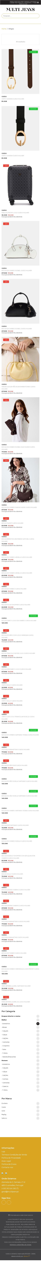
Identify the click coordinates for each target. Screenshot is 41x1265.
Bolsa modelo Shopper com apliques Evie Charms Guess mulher (18, 856)
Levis (20, 1111)
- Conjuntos (20, 1046)
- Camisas (20, 1079)
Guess (20, 1107)
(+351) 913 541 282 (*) (10, 1188)
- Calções (20, 1038)
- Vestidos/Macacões (20, 1057)
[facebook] (9, 1202)
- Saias (20, 1049)
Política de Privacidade (11, 1158)
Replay (20, 1114)
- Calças (20, 1035)
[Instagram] (4, 1202)
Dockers (20, 1103)
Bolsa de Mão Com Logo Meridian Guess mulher (17, 635)
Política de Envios (9, 1164)
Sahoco (20, 1118)
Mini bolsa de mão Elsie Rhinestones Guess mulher (18, 386)
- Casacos (20, 1086)
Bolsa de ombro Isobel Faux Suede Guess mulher (18, 447)
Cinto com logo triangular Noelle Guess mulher (18, 716)
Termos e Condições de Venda (14, 1155)
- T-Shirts (20, 1053)
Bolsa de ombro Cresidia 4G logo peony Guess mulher (20, 969)
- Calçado (20, 1031)
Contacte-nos (7, 1167)
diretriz (27, 1256)
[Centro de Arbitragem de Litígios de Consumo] (6, 1173)
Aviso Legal (6, 1161)
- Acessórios (20, 1023)
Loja (3, 1152)
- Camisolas (20, 1042)
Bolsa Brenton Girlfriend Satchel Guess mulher (18, 539)
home (4, 29)
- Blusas (20, 1027)
